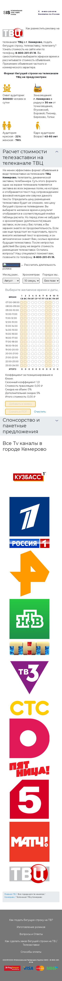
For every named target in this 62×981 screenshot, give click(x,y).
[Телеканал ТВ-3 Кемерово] (29, 677)
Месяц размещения (11, 274)
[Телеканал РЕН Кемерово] (29, 573)
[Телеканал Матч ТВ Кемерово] (29, 841)
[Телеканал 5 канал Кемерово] (29, 799)
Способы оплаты (31, 951)
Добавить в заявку (20, 403)
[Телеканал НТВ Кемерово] (29, 618)
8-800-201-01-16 (48, 11)
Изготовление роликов (31, 927)
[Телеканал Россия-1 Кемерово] (29, 543)
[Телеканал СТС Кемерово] (29, 707)
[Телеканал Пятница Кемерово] (29, 768)
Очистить (40, 411)
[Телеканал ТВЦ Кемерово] (29, 873)
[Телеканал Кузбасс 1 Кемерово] (29, 474)
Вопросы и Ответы (31, 934)
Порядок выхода (50, 274)
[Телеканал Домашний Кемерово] (29, 738)
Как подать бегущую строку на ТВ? (31, 920)
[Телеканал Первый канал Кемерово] (29, 516)
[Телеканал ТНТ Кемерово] (29, 648)
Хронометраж (31, 274)
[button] (11, 265)
